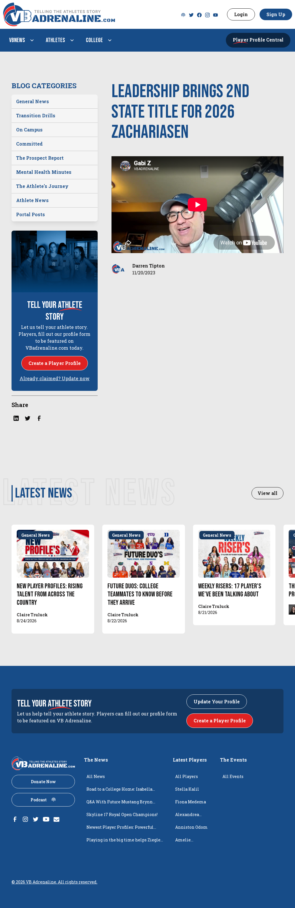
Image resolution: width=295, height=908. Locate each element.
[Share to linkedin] (16, 418)
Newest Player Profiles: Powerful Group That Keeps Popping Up (120, 829)
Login (241, 14)
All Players (186, 776)
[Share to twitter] (27, 418)
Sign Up (275, 14)
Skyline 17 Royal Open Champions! (122, 814)
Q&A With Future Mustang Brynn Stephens (119, 803)
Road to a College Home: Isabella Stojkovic (119, 791)
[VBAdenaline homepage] (89, 14)
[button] (21, 40)
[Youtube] (215, 14)
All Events (232, 776)
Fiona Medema (190, 802)
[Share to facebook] (39, 418)
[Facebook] (199, 14)
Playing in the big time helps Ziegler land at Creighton (124, 841)
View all (267, 493)
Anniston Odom (191, 827)
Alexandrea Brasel (187, 816)
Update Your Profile (217, 701)
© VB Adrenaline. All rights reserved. (54, 882)
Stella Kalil (187, 789)
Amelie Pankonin (185, 841)
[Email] (56, 819)
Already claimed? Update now (55, 378)
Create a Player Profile (55, 363)
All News (95, 776)
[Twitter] (183, 14)
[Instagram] (207, 14)
